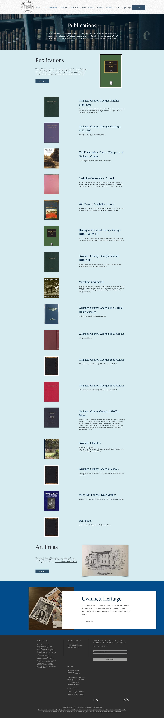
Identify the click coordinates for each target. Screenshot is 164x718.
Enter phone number (99, 652)
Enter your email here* (100, 646)
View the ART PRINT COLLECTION (66, 562)
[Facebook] (93, 700)
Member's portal (101, 611)
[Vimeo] (97, 700)
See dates (81, 694)
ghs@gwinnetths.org (72, 688)
